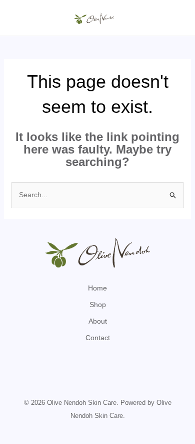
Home (97, 288)
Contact (98, 338)
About (97, 321)
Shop (98, 305)
